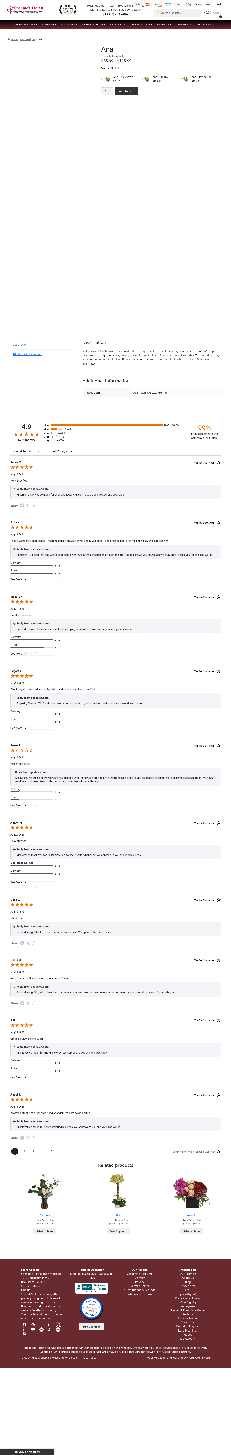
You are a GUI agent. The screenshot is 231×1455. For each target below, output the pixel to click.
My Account (187, 1338)
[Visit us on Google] (33, 1324)
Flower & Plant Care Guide (188, 1310)
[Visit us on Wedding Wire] (58, 1329)
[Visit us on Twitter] (58, 1324)
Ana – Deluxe (160, 77)
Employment (188, 1306)
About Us (188, 1278)
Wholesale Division (140, 1294)
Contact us (188, 1322)
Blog (188, 1282)
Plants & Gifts (141, 24)
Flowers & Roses (92, 24)
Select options (44, 1231)
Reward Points (139, 1286)
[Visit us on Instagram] (50, 1329)
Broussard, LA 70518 (34, 1282)
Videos (187, 1334)
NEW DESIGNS (118, 24)
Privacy (139, 1282)
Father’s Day (165, 24)
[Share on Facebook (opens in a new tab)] (22, 505)
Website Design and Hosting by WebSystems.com (178, 1357)
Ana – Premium (201, 77)
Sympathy (48, 24)
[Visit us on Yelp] (25, 1329)
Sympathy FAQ (188, 1294)
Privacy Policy (87, 1357)
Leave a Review (187, 1318)
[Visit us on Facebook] (25, 1324)
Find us (25, 1290)
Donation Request (187, 1326)
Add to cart (126, 91)
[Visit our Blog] (25, 1334)
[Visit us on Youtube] (33, 1329)
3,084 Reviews (26, 439)
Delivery (139, 1278)
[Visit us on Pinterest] (50, 1324)
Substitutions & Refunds (139, 1290)
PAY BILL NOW (206, 24)
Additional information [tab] (27, 354)
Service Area (188, 1286)
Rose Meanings (188, 1330)
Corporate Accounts (140, 1274)
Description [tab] (20, 344)
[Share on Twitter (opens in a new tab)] (28, 505)
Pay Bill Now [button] (91, 1327)
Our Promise (188, 1274)
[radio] (115, 425)
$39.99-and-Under (25, 24)
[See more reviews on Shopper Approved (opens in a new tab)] (33, 505)
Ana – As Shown (123, 77)
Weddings (184, 24)
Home (14, 39)
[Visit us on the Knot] (41, 1329)
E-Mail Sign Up (188, 1302)
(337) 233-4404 (117, 14)
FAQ (187, 1290)
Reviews (188, 1314)
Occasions (68, 24)
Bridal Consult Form (188, 1298)
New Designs (27, 39)
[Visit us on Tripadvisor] (41, 1324)
